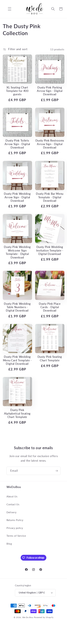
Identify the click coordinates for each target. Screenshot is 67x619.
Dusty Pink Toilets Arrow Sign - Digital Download (17, 144)
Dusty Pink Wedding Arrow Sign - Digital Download (17, 197)
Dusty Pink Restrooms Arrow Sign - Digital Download (49, 144)
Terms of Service (16, 535)
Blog (9, 543)
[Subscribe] (56, 471)
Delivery (11, 512)
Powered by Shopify (44, 617)
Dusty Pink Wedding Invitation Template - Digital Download (49, 250)
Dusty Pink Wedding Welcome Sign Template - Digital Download (17, 252)
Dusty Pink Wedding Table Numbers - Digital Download (17, 307)
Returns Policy (15, 520)
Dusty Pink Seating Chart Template (50, 358)
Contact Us (13, 504)
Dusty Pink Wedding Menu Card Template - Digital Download (17, 360)
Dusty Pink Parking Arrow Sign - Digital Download (49, 91)
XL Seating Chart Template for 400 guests (17, 91)
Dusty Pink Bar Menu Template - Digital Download (49, 197)
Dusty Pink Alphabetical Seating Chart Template (17, 413)
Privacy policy (15, 527)
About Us (12, 496)
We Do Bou (27, 617)
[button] (7, 9)
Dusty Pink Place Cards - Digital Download (50, 307)
